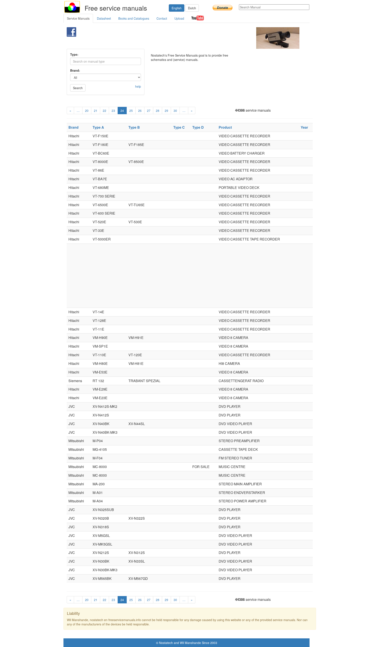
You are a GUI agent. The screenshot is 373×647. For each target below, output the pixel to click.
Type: (74, 54)
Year (304, 127)
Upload (179, 18)
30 (175, 110)
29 (166, 110)
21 (95, 110)
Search (78, 88)
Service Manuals (78, 18)
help (138, 86)
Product (225, 127)
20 (87, 110)
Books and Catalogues (133, 18)
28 (157, 110)
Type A (98, 127)
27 (148, 110)
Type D (198, 127)
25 (131, 110)
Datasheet (104, 18)
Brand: (75, 70)
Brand (73, 127)
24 (122, 110)
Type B (134, 127)
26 (140, 110)
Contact (161, 18)
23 (113, 110)
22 (104, 110)
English (177, 8)
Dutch (192, 8)
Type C (179, 127)
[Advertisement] (179, 38)
